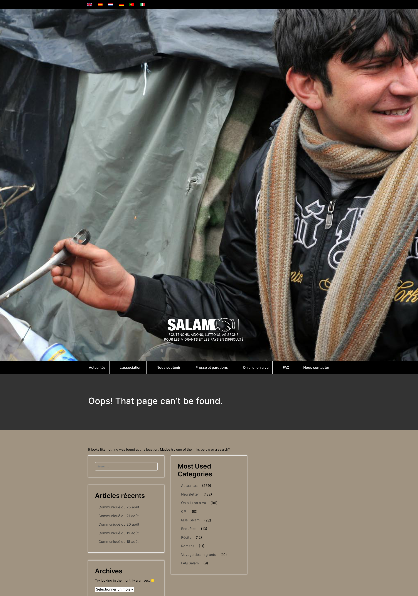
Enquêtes (188, 528)
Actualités (189, 485)
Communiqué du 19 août (118, 533)
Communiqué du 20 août (118, 524)
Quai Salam (190, 520)
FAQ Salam (190, 563)
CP (183, 511)
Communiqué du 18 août (118, 541)
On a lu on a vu (193, 503)
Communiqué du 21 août (118, 516)
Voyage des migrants (198, 554)
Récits (186, 537)
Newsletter (190, 494)
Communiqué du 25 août (118, 507)
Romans (187, 546)
